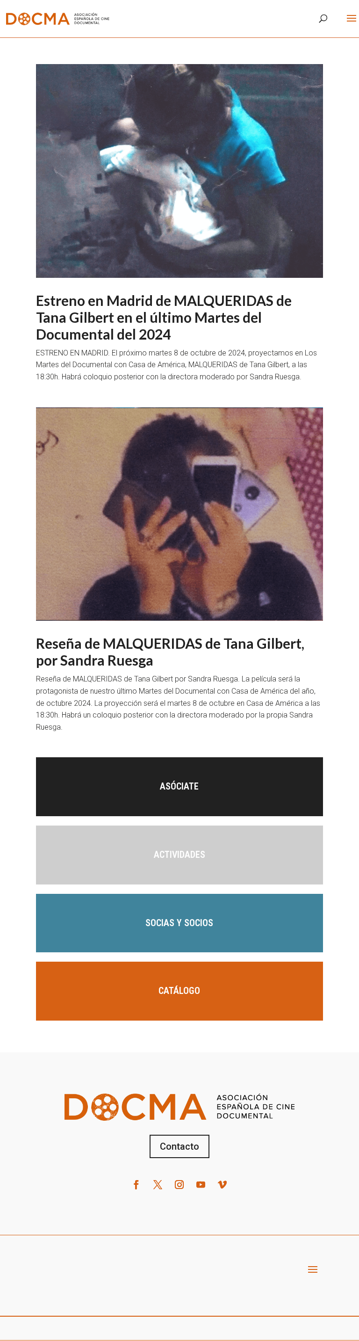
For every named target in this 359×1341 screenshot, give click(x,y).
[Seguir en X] (158, 1185)
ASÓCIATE (179, 786)
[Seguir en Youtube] (201, 1185)
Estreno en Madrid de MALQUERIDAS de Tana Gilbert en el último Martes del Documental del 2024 (164, 317)
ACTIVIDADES (179, 854)
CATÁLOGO (179, 990)
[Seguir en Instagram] (179, 1185)
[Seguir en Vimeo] (222, 1185)
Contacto (179, 1146)
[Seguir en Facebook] (136, 1185)
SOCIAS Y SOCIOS (179, 922)
